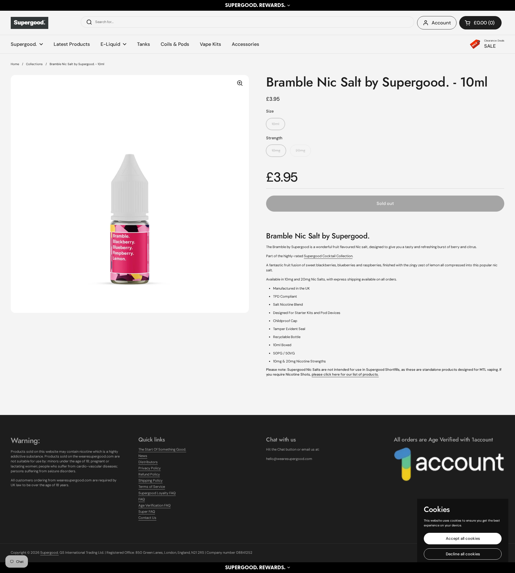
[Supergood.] (29, 23)
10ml (275, 124)
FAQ (141, 499)
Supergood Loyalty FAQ (157, 493)
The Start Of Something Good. (162, 449)
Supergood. (49, 552)
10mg (276, 150)
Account (441, 23)
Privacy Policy (149, 468)
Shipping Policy (150, 480)
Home (15, 64)
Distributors (148, 462)
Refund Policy (149, 474)
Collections (34, 64)
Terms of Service (151, 486)
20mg (300, 150)
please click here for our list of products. (345, 374)
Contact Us (147, 517)
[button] (257, 5)
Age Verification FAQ (154, 505)
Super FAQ (146, 511)
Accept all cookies (463, 538)
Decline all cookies (463, 554)
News (142, 456)
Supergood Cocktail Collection (328, 256)
